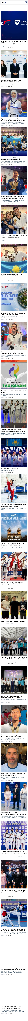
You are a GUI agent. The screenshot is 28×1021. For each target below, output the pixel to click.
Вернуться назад (5, 6)
